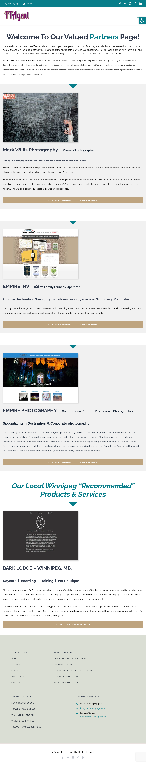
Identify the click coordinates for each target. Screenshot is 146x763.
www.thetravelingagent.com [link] (93, 717)
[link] (142, 20)
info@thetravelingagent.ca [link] (92, 708)
